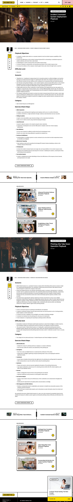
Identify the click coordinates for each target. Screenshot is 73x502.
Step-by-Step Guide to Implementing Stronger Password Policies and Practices (43, 495)
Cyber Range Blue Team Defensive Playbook (44, 445)
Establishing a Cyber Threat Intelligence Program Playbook (45, 225)
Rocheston (52, 494)
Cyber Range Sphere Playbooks (58, 11)
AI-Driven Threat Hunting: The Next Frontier (58, 492)
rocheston (9, 52)
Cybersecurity (54, 479)
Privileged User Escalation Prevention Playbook (45, 430)
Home (16, 48)
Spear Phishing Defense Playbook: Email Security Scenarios (44, 209)
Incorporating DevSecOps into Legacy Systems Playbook (46, 461)
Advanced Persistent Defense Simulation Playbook (46, 193)
